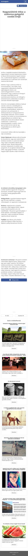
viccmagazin (4, 1)
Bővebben (14, 348)
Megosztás (23, 6)
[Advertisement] (14, 34)
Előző (7, 315)
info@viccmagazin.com (14, 552)
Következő (20, 315)
